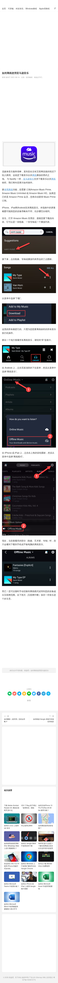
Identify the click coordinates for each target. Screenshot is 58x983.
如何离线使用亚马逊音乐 (40, 670)
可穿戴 (11, 8)
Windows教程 (31, 8)
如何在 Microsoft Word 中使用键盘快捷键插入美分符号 (11, 906)
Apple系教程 (44, 8)
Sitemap (39, 977)
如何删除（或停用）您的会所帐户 (14, 720)
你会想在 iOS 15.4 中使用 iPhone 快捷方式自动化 (11, 865)
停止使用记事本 (27, 825)
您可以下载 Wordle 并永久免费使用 (45, 864)
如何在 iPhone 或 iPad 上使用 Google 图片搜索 (28, 886)
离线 (34, 175)
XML (44, 977)
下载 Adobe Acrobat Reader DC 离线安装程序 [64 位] (11, 807)
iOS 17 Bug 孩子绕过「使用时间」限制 (28, 806)
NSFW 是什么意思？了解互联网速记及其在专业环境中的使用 (45, 845)
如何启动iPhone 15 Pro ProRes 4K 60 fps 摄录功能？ (45, 807)
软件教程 (29, 77)
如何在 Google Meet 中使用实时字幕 (28, 844)
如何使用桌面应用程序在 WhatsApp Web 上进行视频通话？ (11, 845)
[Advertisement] (29, 40)
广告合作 (32, 977)
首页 (4, 8)
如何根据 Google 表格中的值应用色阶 (43, 720)
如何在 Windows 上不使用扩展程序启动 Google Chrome (28, 865)
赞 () (29, 681)
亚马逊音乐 (28, 178)
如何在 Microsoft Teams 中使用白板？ (11, 885)
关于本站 (18, 977)
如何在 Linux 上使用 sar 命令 (11, 826)
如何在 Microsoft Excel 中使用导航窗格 (45, 886)
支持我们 (49, 977)
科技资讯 (19, 8)
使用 (6, 189)
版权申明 (25, 977)
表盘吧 (29, 3)
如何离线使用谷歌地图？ (45, 826)
